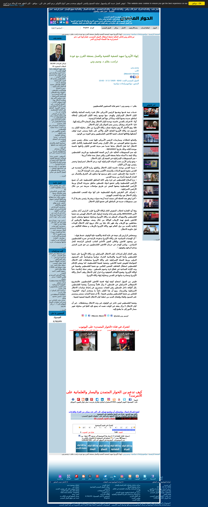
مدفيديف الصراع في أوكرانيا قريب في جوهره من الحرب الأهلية (58, 209)
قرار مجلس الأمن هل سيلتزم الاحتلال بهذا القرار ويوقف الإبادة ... (58, 100)
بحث (117, 438)
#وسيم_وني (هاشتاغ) (121, 316)
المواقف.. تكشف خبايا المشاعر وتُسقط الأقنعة (58, 157)
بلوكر (83, 402)
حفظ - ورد (84, 436)
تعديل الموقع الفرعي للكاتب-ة (69, 496)
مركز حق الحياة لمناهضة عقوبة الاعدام (128, 492)
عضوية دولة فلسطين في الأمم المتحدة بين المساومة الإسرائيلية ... (58, 94)
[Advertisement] (151, 68)
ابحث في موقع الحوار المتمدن (69, 498)
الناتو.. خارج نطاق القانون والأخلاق (59, 204)
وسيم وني (126, 34)
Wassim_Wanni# (97, 316)
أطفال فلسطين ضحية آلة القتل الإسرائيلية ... (58, 85)
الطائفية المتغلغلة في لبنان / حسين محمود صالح (58, 296)
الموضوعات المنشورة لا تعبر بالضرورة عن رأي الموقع (154, 503)
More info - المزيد (17, 5)
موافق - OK (196, 3)
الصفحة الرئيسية (154, 34)
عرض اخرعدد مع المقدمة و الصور (160, 489)
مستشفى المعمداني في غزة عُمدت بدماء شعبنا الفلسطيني (57, 127)
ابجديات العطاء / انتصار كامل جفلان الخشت (58, 262)
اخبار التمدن (106, 485)
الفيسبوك (130, 402)
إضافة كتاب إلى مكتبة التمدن (70, 491)
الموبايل (73, 402)
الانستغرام (108, 402)
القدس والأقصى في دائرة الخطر (59, 132)
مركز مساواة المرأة (134, 487)
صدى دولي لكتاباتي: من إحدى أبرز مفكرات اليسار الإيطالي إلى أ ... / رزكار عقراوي (57, 303)
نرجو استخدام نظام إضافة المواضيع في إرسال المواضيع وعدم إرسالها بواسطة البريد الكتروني (141, 505)
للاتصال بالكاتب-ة (88, 438)
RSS (114, 402)
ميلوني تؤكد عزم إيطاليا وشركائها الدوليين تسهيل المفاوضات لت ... (57, 199)
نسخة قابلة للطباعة (122, 436)
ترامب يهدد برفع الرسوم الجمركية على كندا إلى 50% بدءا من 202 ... (57, 222)
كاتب (137, 71)
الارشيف (107, 489)
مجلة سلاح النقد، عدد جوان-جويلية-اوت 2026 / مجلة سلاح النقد (58, 267)
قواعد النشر (167, 494)
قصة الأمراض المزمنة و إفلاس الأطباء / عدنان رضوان (57, 277)
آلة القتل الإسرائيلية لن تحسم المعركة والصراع (58, 161)
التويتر (124, 402)
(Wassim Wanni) (131, 74)
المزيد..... (157, 239)
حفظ (123, 438)
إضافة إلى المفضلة (103, 438)
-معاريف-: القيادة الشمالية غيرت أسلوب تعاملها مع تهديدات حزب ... (58, 241)
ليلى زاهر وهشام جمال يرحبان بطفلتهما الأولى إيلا (58, 187)
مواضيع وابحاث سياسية (139, 34)
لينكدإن (102, 402)
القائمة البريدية (105, 494)
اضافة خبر (76, 487)
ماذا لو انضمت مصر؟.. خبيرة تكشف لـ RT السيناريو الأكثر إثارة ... (58, 234)
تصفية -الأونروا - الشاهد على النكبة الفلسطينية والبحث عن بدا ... (57, 110)
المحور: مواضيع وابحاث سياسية (126, 84)
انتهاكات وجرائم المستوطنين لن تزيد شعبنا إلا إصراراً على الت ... (57, 152)
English (107, 498)
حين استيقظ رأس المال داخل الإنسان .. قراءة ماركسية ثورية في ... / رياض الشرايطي (57, 256)
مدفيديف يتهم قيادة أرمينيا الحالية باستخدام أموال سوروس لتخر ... (58, 228)
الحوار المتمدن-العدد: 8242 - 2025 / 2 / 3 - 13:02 (119, 80)
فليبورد (78, 402)
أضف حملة (75, 494)
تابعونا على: (136, 401)
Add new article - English (70, 492)
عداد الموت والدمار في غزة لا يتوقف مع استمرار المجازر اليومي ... (57, 75)
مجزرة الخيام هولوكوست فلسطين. (59, 89)
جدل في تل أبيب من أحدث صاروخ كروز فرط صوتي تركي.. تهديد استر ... (58, 216)
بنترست (91, 402)
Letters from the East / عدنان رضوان (57, 282)
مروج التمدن (106, 492)
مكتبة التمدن (136, 500)
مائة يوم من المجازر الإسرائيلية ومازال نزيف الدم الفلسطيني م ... (58, 115)
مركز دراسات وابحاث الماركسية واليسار (127, 485)
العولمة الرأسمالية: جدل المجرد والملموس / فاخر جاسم (58, 286)
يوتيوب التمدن (136, 498)
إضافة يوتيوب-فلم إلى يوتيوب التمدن (67, 489)
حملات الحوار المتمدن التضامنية (100, 487)
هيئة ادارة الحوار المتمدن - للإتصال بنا (159, 491)
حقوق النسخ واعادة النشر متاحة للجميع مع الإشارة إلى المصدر (90, 503)
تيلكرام (97, 402)
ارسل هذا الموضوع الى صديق (101, 436)
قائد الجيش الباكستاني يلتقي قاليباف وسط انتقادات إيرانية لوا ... (58, 193)
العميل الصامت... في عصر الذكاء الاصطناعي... (57, 105)
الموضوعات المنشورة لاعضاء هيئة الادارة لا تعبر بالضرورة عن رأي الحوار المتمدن (84, 505)
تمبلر (87, 402)
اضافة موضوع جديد (73, 485)
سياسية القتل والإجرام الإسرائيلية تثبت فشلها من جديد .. (58, 145)
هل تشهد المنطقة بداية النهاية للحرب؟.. (58, 70)
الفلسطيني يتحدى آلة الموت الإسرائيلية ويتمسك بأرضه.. (58, 80)
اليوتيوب (119, 402)
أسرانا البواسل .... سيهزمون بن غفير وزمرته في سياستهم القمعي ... (57, 166)
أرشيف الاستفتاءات (104, 491)
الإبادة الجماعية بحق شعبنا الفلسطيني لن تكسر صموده (58, 121)
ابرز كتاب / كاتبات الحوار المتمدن (160, 496)
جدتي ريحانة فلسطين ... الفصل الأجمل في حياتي (57, 171)
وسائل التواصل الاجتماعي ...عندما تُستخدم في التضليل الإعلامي (59, 138)
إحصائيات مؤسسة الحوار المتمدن (160, 492)
